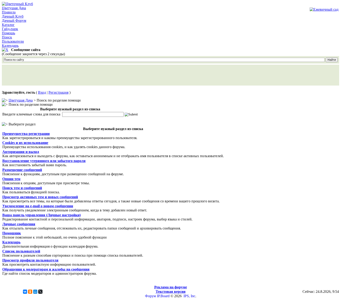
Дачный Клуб (12, 16)
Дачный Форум (14, 20)
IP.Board (163, 296)
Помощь (8, 33)
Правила (9, 12)
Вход (42, 92)
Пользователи (13, 41)
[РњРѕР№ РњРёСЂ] (35, 292)
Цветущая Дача (14, 8)
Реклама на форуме (170, 287)
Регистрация (58, 92)
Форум (150, 296)
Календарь (10, 46)
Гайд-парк (10, 29)
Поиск (7, 37)
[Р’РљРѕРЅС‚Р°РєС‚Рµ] (25, 292)
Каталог (8, 25)
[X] (40, 292)
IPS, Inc (189, 296)
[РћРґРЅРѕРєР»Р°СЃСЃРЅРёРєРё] (30, 292)
